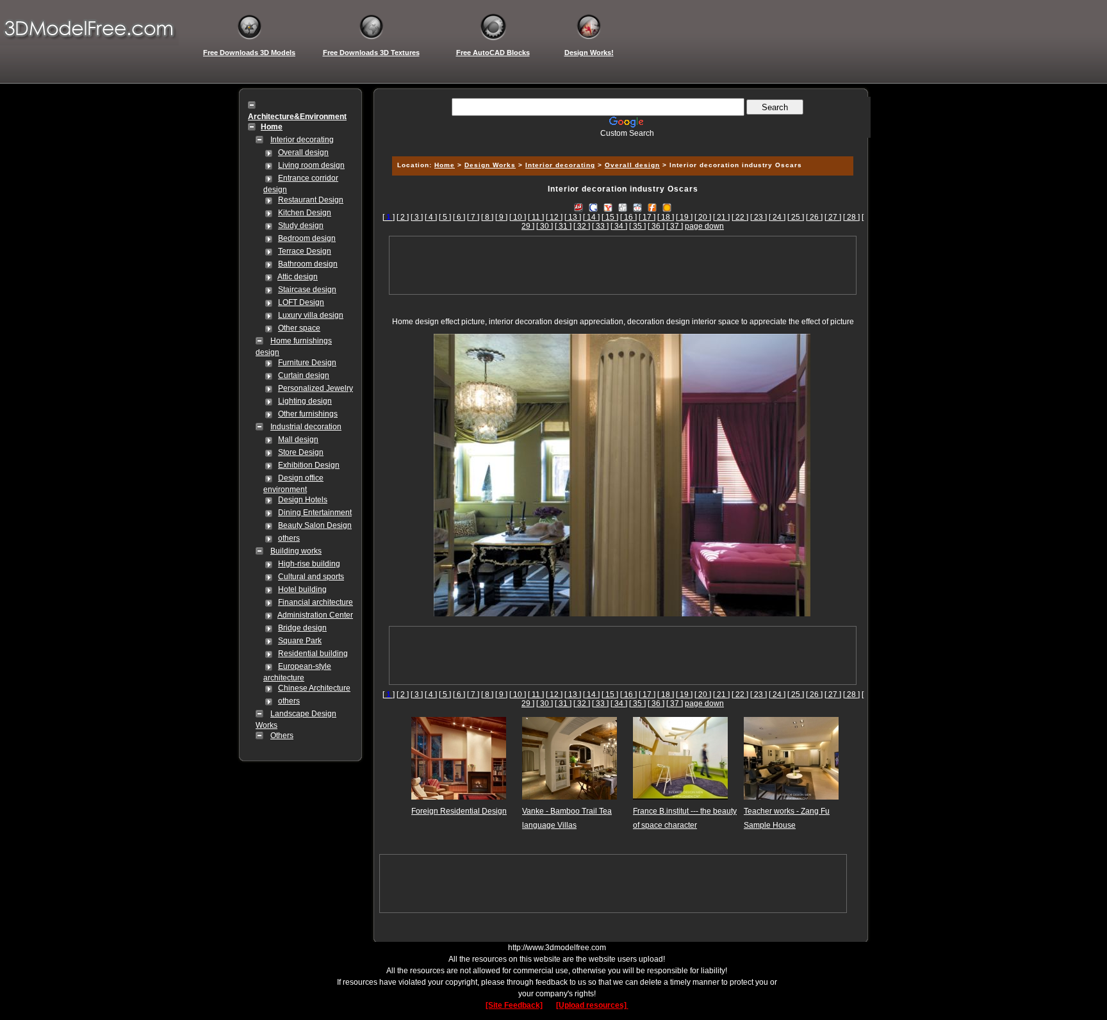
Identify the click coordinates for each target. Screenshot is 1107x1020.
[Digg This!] (622, 206)
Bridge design (302, 627)
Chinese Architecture (314, 688)
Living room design (311, 165)
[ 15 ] (610, 217)
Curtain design (303, 375)
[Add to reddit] (637, 206)
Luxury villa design (310, 315)
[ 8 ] (487, 217)
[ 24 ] (777, 217)
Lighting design (305, 401)
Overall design (303, 152)
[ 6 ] (459, 217)
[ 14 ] (591, 217)
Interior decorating (302, 139)
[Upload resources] (592, 1005)
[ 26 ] (814, 217)
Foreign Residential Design (459, 811)
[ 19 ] (684, 217)
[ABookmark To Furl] (652, 206)
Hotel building (302, 589)
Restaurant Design (310, 199)
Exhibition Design (309, 465)
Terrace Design (304, 251)
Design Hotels (302, 499)
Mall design (298, 439)
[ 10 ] (517, 217)
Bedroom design (307, 238)
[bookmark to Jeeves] (578, 206)
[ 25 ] (795, 217)
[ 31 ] (563, 226)
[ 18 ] (665, 217)
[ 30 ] (544, 226)
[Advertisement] (621, 142)
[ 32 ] (581, 226)
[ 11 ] (536, 217)
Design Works (490, 165)
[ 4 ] (431, 217)
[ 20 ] (702, 217)
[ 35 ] (637, 226)
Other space (299, 328)
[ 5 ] (445, 217)
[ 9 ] (501, 217)
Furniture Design (307, 362)
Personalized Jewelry (315, 388)
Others (281, 735)
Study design (301, 225)
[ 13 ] (572, 217)
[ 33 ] (600, 226)
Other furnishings (308, 413)
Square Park (300, 640)
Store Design (301, 452)
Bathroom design (308, 263)
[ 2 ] (403, 217)
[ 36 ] (656, 226)
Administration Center (315, 615)
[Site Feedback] (514, 1005)
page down (704, 226)
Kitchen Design (304, 212)
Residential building (313, 653)
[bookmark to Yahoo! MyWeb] (608, 206)
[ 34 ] (619, 226)
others (289, 538)
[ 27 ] (832, 217)
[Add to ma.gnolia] (666, 206)
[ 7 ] (473, 217)
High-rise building (309, 563)
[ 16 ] (628, 217)
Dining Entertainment (315, 512)
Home (444, 165)
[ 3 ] (417, 217)
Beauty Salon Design (315, 525)
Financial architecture (315, 602)
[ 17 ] (647, 217)
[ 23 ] (758, 217)
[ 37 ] (674, 226)
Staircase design (307, 289)
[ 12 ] (554, 217)
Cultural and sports (311, 576)
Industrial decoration (305, 426)
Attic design (297, 276)
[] (388, 217)
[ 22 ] (740, 217)
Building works (296, 551)
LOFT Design (301, 302)
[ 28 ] (851, 217)
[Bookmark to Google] (593, 206)
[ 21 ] (721, 217)
